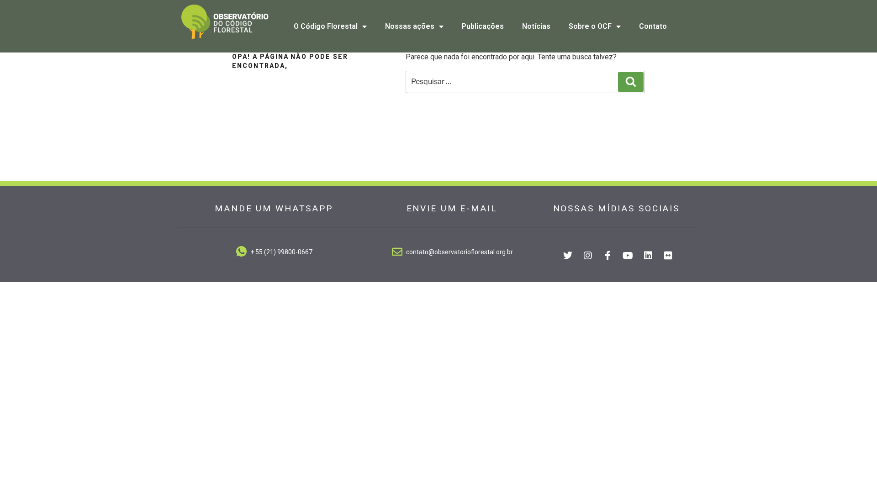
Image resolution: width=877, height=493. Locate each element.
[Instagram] (587, 255)
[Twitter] (567, 255)
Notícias (536, 26)
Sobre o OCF (590, 26)
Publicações (483, 26)
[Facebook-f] (608, 255)
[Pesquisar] (631, 81)
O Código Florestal (326, 26)
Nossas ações (409, 26)
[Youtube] (628, 255)
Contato (653, 26)
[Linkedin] (648, 255)
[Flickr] (668, 255)
